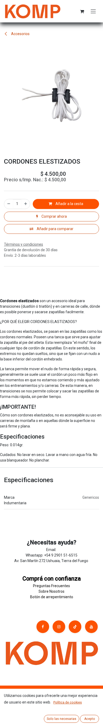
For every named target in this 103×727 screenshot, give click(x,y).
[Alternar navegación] (93, 11)
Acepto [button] (89, 719)
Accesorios (20, 34)
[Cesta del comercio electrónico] (81, 11)
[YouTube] (91, 627)
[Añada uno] (25, 203)
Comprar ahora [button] (54, 216)
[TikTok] (75, 627)
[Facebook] (43, 627)
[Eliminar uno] (8, 203)
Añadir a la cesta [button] (69, 204)
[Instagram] (59, 627)
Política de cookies (67, 702)
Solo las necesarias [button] (61, 719)
